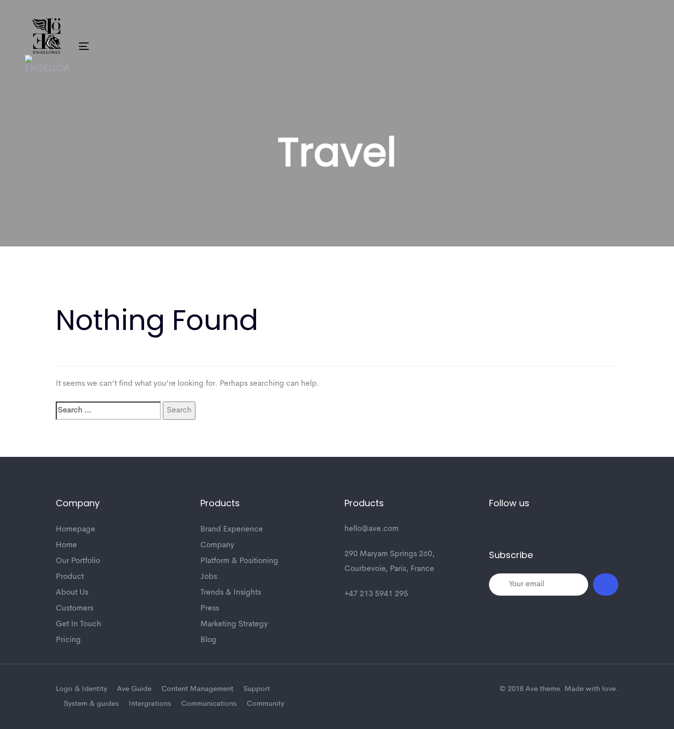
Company (217, 545)
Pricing (68, 640)
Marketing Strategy (234, 624)
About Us (72, 593)
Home (66, 545)
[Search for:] (108, 410)
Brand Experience (231, 529)
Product (70, 577)
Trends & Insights (230, 593)
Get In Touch (78, 624)
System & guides (91, 704)
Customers (74, 608)
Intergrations (150, 704)
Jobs (208, 577)
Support (256, 689)
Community (265, 704)
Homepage (75, 529)
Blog (208, 640)
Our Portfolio (78, 561)
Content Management (197, 689)
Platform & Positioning (239, 561)
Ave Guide (134, 689)
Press (209, 608)
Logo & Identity (81, 689)
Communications (209, 704)
